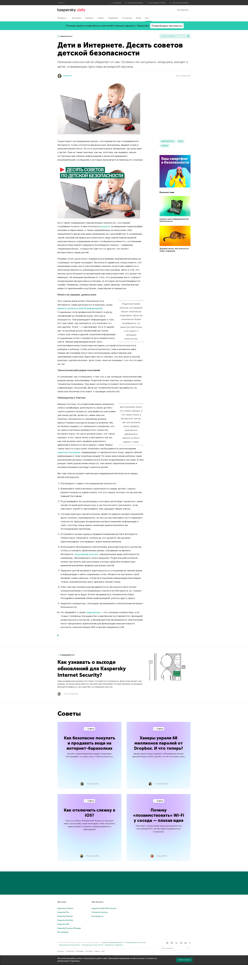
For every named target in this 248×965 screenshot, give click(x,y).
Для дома (117, 3)
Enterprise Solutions (100, 912)
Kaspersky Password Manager (69, 928)
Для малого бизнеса (136, 3)
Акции (138, 18)
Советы (90, 729)
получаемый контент (86, 554)
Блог (147, 18)
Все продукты (97, 916)
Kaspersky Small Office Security (104, 908)
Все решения (62, 932)
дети (181, 141)
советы (164, 145)
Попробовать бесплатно (167, 25)
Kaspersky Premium (65, 916)
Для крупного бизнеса (180, 3)
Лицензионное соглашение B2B (92, 945)
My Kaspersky (182, 10)
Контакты (60, 951)
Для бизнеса (97, 902)
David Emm (67, 76)
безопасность (66, 36)
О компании (70, 951)
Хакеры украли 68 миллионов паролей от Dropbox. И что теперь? (158, 743)
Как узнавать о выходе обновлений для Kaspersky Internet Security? (91, 668)
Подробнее (75, 961)
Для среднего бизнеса (158, 3)
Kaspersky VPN (63, 924)
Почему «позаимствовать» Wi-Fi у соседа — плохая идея (158, 815)
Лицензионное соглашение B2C (69, 945)
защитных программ (68, 452)
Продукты (61, 18)
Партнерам (79, 951)
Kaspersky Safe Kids (65, 920)
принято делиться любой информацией (79, 308)
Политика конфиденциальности (112, 942)
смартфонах (93, 612)
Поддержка (113, 18)
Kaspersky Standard (65, 908)
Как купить (76, 18)
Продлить (89, 18)
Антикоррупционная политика (135, 942)
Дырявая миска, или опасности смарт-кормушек (174, 250)
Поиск (188, 36)
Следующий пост (67, 655)
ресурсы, (105, 226)
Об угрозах (127, 18)
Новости (97, 951)
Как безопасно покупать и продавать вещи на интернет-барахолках (89, 743)
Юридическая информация (114, 945)
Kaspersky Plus (63, 912)
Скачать (100, 18)
